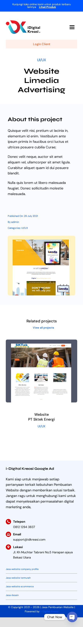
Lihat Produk (47, 7)
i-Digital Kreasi (49, 611)
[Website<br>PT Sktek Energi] (41, 342)
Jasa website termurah (18, 577)
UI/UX (41, 59)
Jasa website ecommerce (20, 586)
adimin (15, 222)
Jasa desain (12, 595)
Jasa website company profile (22, 569)
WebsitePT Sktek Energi (41, 417)
